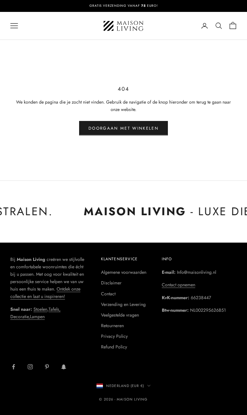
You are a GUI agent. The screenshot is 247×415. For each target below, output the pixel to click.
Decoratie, (20, 316)
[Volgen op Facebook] (13, 367)
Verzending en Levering (123, 304)
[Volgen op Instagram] (30, 367)
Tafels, (54, 309)
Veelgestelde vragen (120, 315)
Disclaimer (111, 283)
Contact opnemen (178, 284)
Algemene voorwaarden (123, 272)
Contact (108, 293)
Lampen (37, 316)
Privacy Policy (114, 336)
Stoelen (40, 309)
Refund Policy (114, 347)
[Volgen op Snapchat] (63, 367)
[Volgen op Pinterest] (47, 367)
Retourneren (112, 325)
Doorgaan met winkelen (123, 128)
